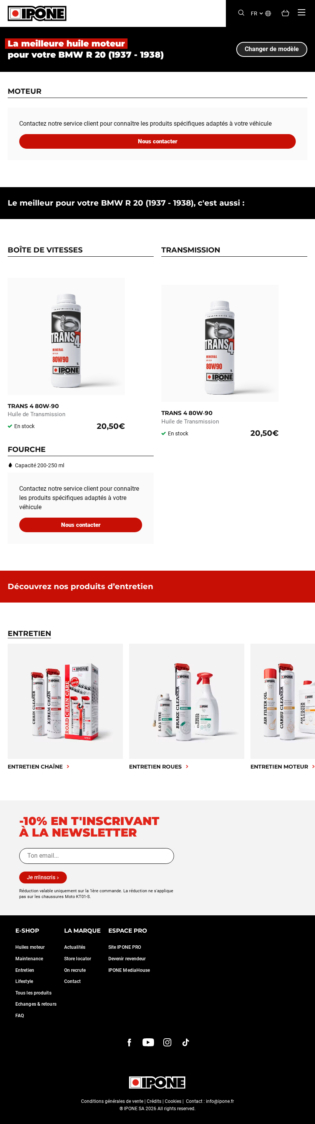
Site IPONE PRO (124, 947)
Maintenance (29, 958)
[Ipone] (157, 1082)
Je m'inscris (41, 877)
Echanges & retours (35, 1004)
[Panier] (285, 13)
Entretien (24, 970)
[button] (11, 1115)
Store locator (77, 958)
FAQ (19, 1015)
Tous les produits (33, 993)
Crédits (154, 1101)
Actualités (74, 947)
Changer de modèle (272, 49)
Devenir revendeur (127, 958)
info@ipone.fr (220, 1101)
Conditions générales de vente (112, 1101)
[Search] (241, 13)
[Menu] (301, 12)
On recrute (75, 970)
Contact (72, 981)
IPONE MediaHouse (129, 970)
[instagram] (167, 1042)
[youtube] (148, 1042)
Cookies (173, 1101)
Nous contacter (157, 141)
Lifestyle (24, 981)
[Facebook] (129, 1042)
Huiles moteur (30, 947)
